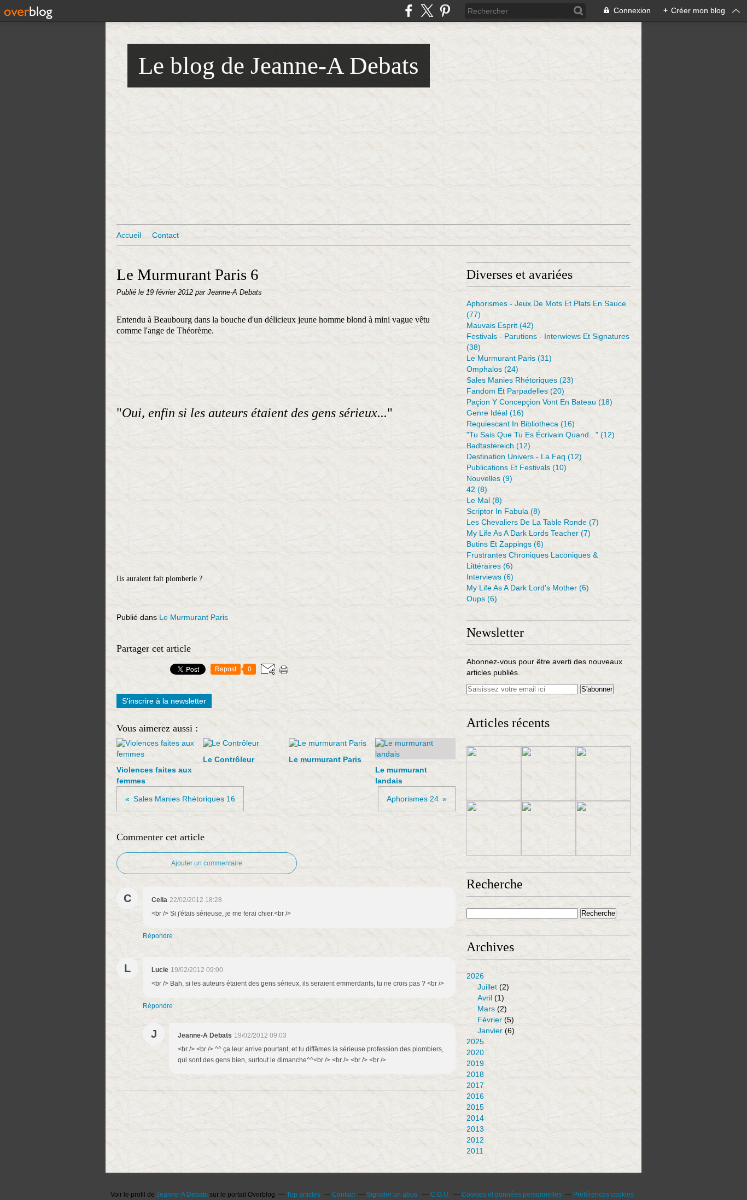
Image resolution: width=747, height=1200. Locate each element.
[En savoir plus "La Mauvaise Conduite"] (493, 773)
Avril (484, 997)
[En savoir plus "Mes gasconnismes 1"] (493, 828)
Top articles (303, 1194)
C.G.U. (440, 1194)
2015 (475, 1107)
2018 (475, 1074)
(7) (532, 522)
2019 (475, 1063)
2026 (475, 975)
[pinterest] (445, 10)
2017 (475, 1085)
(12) (540, 434)
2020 (475, 1052)
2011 (474, 1150)
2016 (475, 1096)
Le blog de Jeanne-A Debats (278, 65)
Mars (486, 1008)
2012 (475, 1139)
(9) (489, 478)
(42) (500, 325)
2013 (475, 1129)
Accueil (128, 235)
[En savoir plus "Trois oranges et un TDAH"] (548, 773)
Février (489, 1019)
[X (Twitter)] (427, 10)
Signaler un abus (392, 1194)
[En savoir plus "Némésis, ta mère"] (603, 828)
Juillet (487, 986)
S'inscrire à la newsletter (164, 700)
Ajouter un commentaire (206, 863)
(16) (495, 412)
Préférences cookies (603, 1194)
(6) (505, 544)
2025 (475, 1041)
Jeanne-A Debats (182, 1194)
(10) (516, 467)
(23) (520, 380)
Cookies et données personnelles (512, 1194)
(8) (476, 489)
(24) (492, 369)
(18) (539, 401)
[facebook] (409, 10)
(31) (509, 358)
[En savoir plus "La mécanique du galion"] (548, 828)
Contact (165, 235)
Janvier (490, 1030)
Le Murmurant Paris (193, 617)
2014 (475, 1118)
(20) (515, 391)
